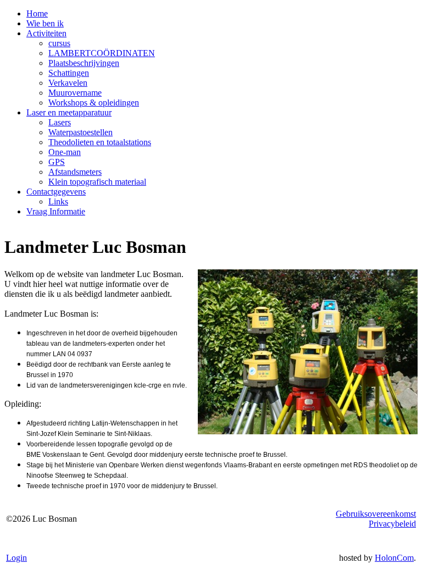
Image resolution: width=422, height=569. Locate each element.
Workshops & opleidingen (93, 102)
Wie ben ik (45, 23)
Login (16, 557)
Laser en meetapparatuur (69, 112)
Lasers (59, 122)
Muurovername (75, 92)
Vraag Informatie (55, 211)
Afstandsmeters (75, 171)
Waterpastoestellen (80, 132)
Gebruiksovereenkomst (376, 513)
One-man (64, 152)
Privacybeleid (392, 523)
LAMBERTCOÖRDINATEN (101, 53)
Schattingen (68, 73)
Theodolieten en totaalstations (99, 142)
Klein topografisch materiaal (97, 181)
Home (37, 13)
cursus (59, 43)
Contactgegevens (56, 191)
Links (58, 201)
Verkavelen (67, 82)
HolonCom (394, 557)
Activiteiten (46, 33)
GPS (56, 162)
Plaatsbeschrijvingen (83, 63)
